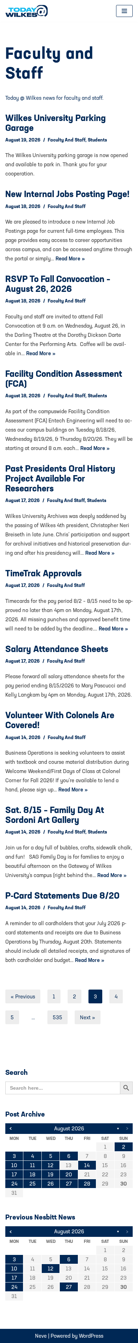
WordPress (91, 1335)
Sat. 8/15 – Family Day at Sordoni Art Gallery (54, 814)
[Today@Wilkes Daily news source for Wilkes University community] (28, 11)
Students (97, 140)
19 (50, 1174)
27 (69, 1183)
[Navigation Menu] (124, 11)
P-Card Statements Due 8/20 (62, 895)
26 (50, 1183)
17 (14, 1174)
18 (32, 1174)
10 (14, 1165)
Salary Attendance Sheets (56, 649)
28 (87, 1183)
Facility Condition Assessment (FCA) (63, 378)
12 (50, 1165)
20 (68, 1174)
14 (87, 1165)
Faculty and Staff (66, 140)
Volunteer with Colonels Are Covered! (59, 720)
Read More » (70, 258)
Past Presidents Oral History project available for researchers (60, 478)
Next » (87, 1017)
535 (57, 1017)
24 (14, 1183)
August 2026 (69, 1128)
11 (32, 1165)
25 (32, 1183)
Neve (41, 1335)
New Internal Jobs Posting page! (67, 194)
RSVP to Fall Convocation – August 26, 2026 (57, 283)
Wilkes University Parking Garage (55, 122)
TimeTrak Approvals (43, 573)
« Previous (23, 996)
